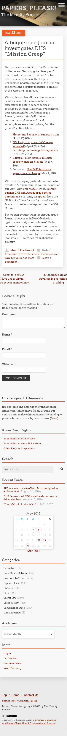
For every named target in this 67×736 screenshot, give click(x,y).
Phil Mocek (30, 188)
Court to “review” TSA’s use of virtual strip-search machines (14, 278)
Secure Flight (11, 602)
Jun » (37, 550)
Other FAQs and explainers (19, 448)
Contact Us (31, 695)
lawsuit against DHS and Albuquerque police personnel (30, 192)
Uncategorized (12, 612)
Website (7, 364)
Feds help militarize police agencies (35, 150)
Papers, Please (40, 254)
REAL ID (8, 587)
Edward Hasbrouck (22, 250)
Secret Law (10, 597)
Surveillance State (22, 257)
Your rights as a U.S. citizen (19, 438)
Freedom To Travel (17, 254)
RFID (6, 592)
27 (27, 546)
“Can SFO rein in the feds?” (20, 504)
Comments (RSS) (27, 700)
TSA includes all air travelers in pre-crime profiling (53, 278)
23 (44, 540)
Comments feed (13, 663)
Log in (7, 653)
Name (7, 334)
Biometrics (10, 568)
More (54, 418)
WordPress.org (12, 668)
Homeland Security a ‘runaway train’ (36, 134)
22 (39, 540)
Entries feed (10, 658)
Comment (9, 314)
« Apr (29, 550)
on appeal (40, 196)
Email (7, 349)
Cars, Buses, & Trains (16, 573)
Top (4, 695)
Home (15, 695)
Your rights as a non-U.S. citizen (22, 443)
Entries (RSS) (9, 700)
